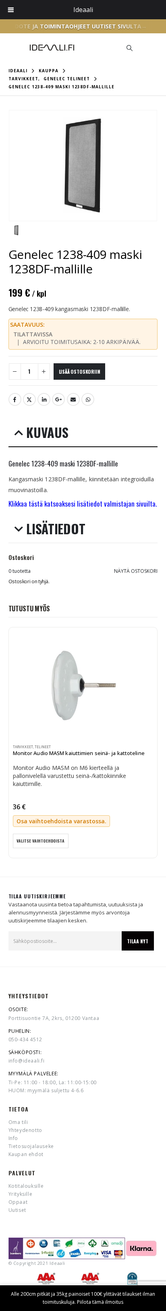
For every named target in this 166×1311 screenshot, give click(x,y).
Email (73, 399)
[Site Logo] (52, 48)
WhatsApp (87, 399)
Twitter (29, 399)
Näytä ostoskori (136, 571)
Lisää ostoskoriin (79, 371)
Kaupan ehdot (26, 1154)
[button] (129, 48)
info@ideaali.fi (26, 1060)
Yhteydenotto (25, 1130)
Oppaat (18, 1202)
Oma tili (18, 1122)
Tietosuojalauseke (31, 1146)
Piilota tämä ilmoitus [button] (100, 1302)
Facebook (14, 399)
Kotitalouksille (26, 1186)
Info (13, 1138)
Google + (58, 399)
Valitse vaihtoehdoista (40, 841)
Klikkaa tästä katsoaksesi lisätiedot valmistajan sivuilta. (82, 504)
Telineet (43, 747)
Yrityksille (20, 1194)
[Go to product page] (83, 685)
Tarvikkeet (23, 747)
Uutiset (17, 1210)
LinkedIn (43, 399)
